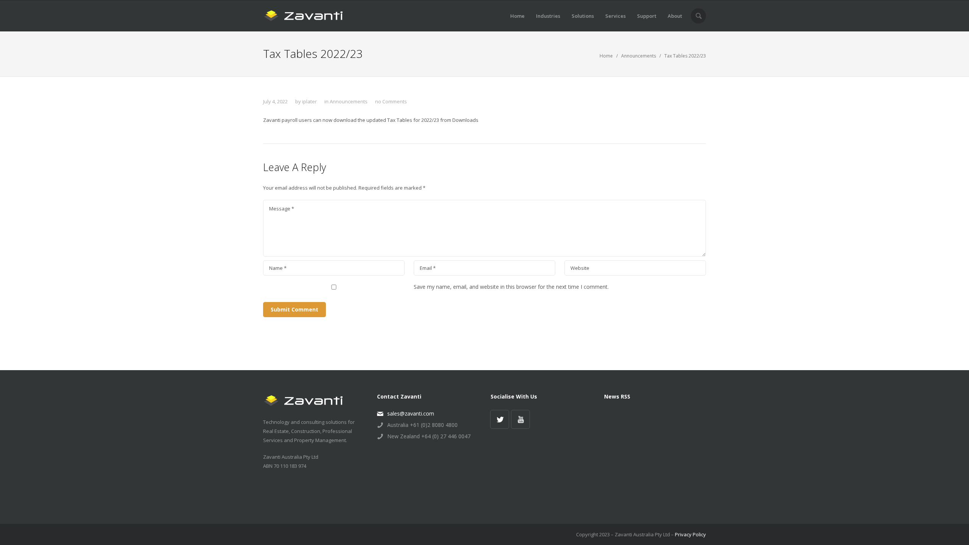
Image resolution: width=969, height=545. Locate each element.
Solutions (583, 15)
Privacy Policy (690, 534)
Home (517, 15)
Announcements (638, 56)
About (675, 15)
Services (615, 15)
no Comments (391, 101)
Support (646, 15)
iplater (309, 101)
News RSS (617, 396)
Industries (548, 15)
